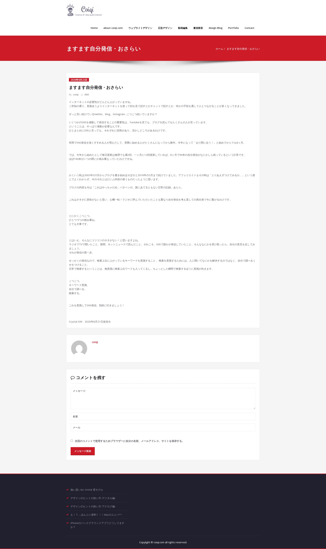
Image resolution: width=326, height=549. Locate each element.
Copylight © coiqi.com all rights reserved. (163, 542)
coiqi (76, 94)
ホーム (219, 48)
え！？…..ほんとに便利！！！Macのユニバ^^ (96, 514)
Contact (249, 27)
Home (94, 27)
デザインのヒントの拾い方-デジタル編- (93, 498)
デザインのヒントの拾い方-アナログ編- (93, 506)
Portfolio (233, 27)
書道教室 (198, 27)
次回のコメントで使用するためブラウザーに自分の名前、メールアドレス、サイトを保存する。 (129, 441)
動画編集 (183, 27)
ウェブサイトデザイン (140, 27)
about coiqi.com (113, 27)
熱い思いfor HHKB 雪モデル (86, 489)
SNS (86, 94)
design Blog (215, 27)
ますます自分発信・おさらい (243, 48)
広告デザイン (165, 27)
